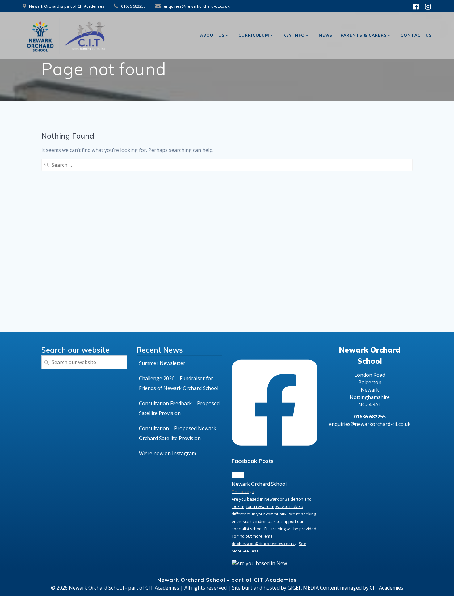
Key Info (294, 35)
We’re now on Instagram (167, 453)
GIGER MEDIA (303, 587)
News (325, 35)
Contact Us (416, 35)
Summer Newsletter (162, 363)
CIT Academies (386, 587)
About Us (212, 35)
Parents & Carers (364, 35)
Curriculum (253, 35)
